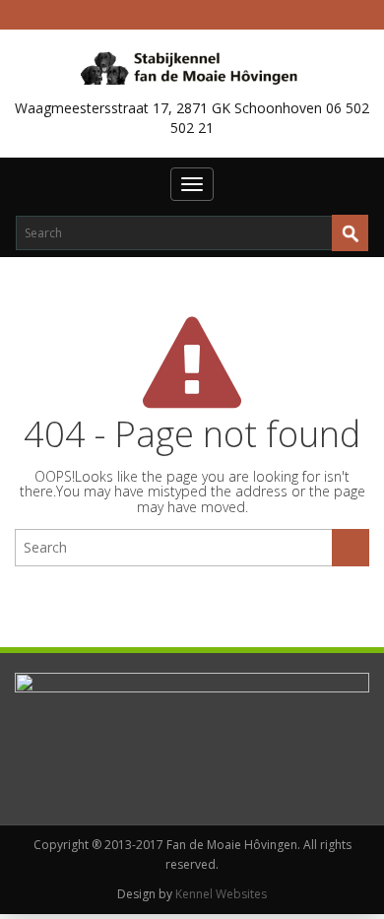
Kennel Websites (221, 894)
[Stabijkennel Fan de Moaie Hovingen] (192, 67)
